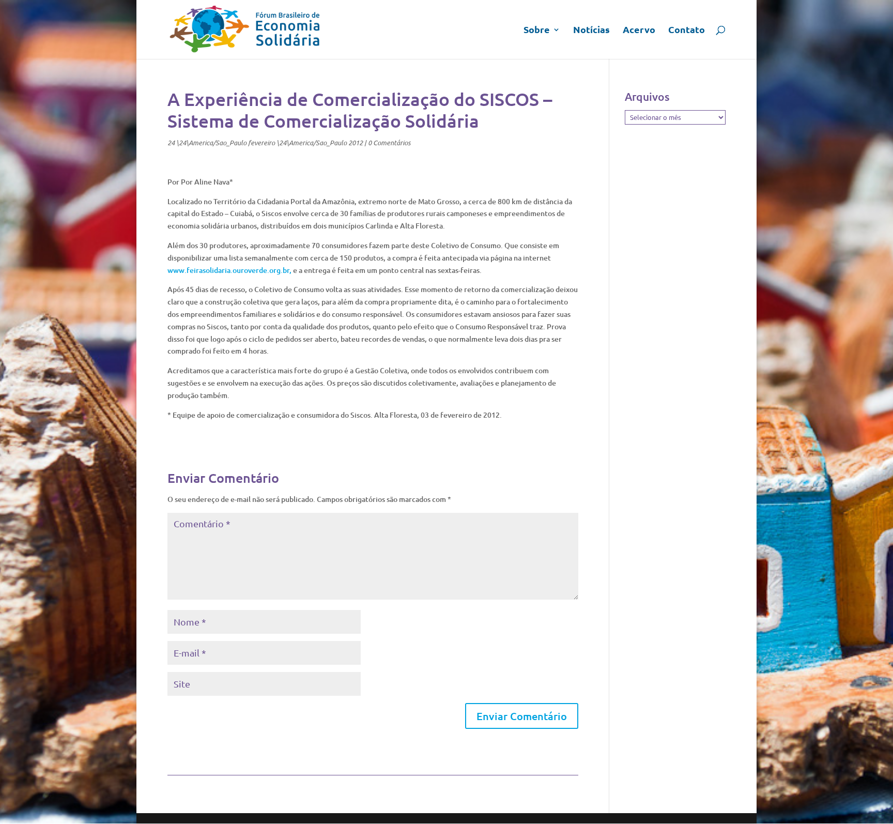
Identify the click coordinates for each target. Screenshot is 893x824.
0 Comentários (389, 142)
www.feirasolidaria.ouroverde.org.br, (229, 270)
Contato (686, 30)
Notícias (591, 30)
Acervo (639, 30)
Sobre (537, 30)
